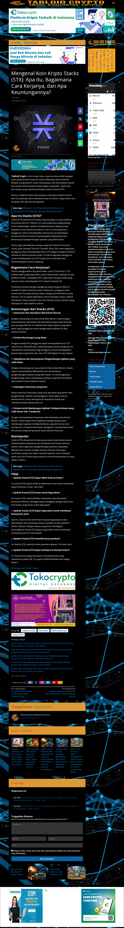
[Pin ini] (80, 127)
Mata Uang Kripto (59, 630)
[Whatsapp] (80, 143)
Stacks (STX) (17, 635)
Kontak (99, 401)
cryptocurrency (28, 630)
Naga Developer (94, 398)
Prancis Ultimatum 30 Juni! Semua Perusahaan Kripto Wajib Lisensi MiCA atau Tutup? (17, 756)
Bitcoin (93, 371)
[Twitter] (36, 682)
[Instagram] (42, 682)
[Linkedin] (48, 682)
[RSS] (60, 682)
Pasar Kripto (95, 376)
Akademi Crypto (18, 69)
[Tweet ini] (80, 119)
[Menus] (113, 2)
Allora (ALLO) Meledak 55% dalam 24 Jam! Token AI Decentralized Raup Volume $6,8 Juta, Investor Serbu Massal (47, 759)
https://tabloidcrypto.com (30, 718)
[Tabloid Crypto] (57, 3)
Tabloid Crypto (42, 707)
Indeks (91, 401)
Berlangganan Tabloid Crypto (24, 568)
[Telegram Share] (80, 135)
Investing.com (107, 157)
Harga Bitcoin (96, 387)
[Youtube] (54, 682)
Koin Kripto (43, 630)
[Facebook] (30, 682)
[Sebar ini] (80, 111)
